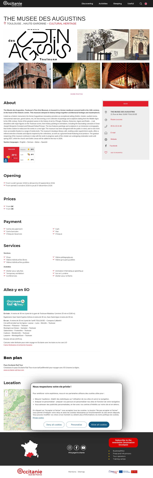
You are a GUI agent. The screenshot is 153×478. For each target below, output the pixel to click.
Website (114, 139)
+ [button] (6, 392)
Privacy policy (38, 418)
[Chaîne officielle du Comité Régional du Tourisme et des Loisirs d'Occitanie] (83, 447)
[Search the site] (141, 3)
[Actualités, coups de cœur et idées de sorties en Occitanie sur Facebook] (76, 447)
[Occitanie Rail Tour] (15, 310)
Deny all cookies (54, 425)
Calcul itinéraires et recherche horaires (18, 345)
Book (126, 104)
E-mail (113, 133)
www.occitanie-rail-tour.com (14, 370)
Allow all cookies (99, 425)
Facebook (113, 146)
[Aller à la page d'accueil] (12, 3)
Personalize (76, 425)
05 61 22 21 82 (116, 126)
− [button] (6, 395)
